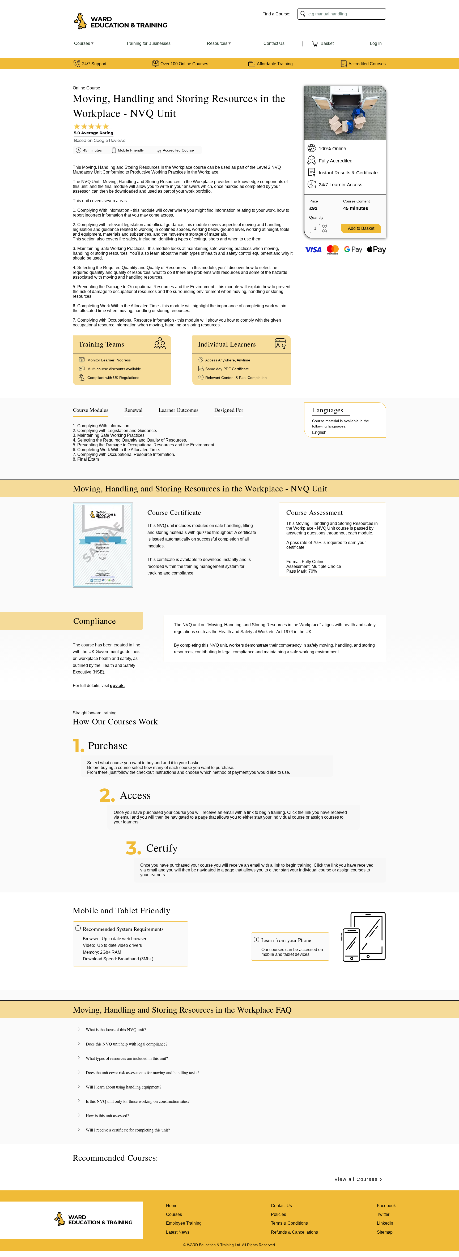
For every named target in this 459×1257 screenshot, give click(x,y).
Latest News (177, 1232)
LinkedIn (385, 1223)
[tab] (90, 410)
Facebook (386, 1205)
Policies (278, 1214)
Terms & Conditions (289, 1223)
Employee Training (184, 1223)
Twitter (383, 1214)
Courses (174, 1214)
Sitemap (385, 1232)
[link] (315, 43)
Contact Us (281, 1205)
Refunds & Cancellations (294, 1232)
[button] (229, 1029)
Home (171, 1205)
